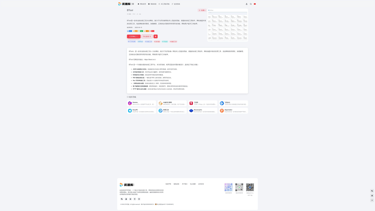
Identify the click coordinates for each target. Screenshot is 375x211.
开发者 (168, 51)
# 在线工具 (148, 41)
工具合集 (132, 41)
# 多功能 (157, 41)
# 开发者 (164, 41)
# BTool (140, 41)
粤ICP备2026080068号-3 (147, 204)
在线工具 (147, 51)
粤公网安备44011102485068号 (165, 204)
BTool (131, 51)
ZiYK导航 (126, 204)
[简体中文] (255, 4)
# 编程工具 (173, 41)
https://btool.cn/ (149, 59)
